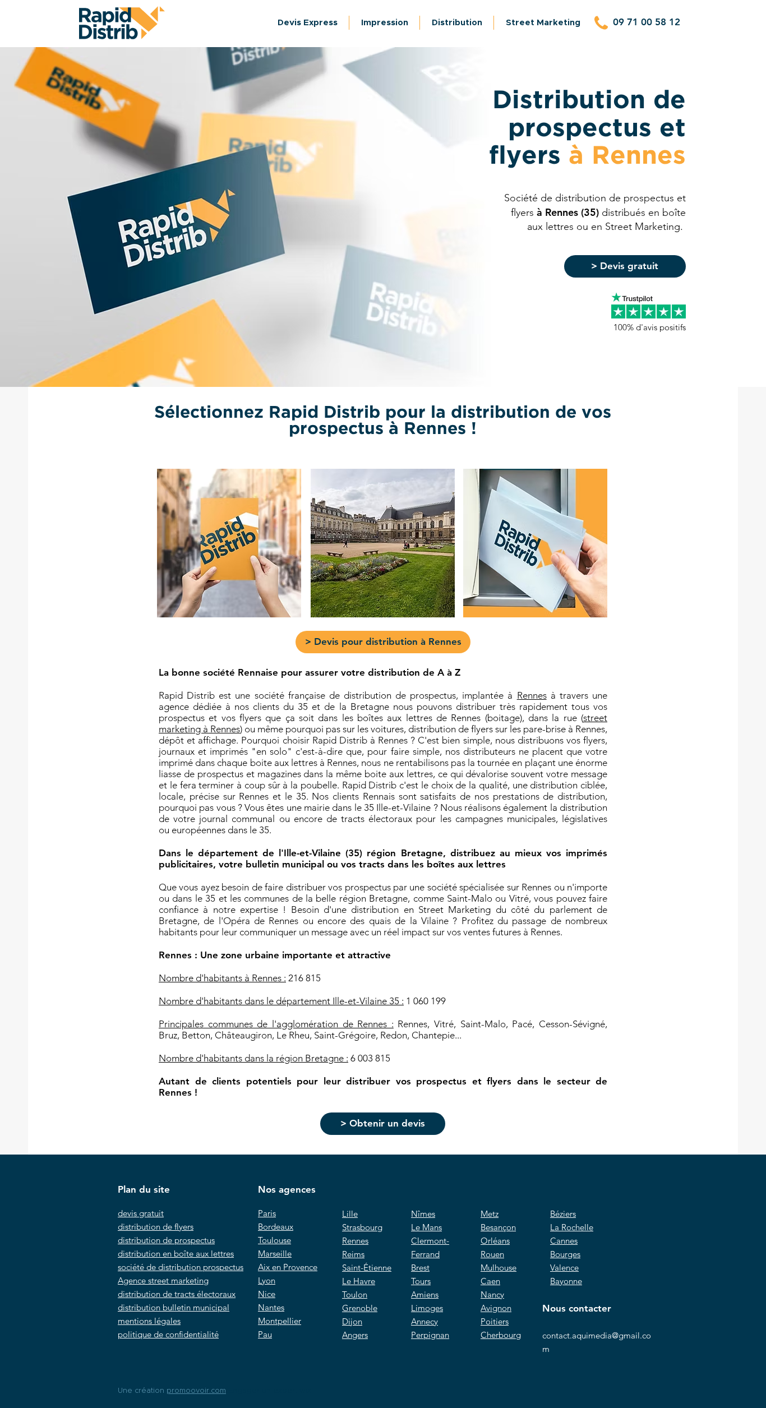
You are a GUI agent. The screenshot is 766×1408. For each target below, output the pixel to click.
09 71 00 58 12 (646, 21)
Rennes (532, 695)
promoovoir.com (196, 1391)
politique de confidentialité (168, 1334)
